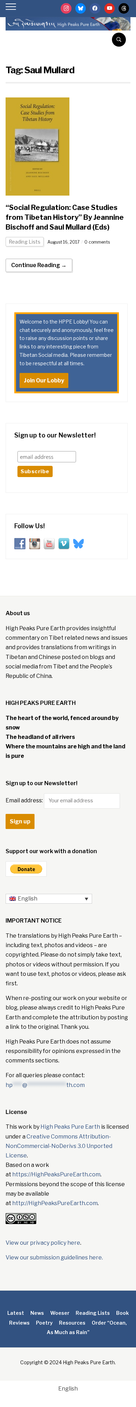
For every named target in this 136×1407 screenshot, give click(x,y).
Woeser (59, 1313)
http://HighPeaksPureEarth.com (55, 1203)
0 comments (97, 242)
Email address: (25, 800)
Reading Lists (24, 242)
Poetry (44, 1323)
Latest (15, 1313)
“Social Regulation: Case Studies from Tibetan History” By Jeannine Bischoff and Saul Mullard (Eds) (65, 217)
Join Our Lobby (44, 380)
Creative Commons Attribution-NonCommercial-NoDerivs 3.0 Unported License (59, 1146)
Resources (72, 1323)
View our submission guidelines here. (54, 1257)
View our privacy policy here (43, 1242)
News (37, 1313)
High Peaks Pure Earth (70, 1126)
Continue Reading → (39, 265)
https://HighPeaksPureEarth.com (56, 1174)
